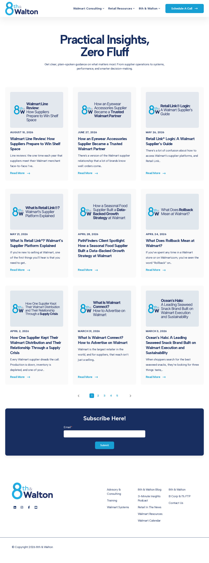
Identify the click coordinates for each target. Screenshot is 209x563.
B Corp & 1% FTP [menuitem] (180, 496)
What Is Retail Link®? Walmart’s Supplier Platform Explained (36, 243)
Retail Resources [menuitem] (120, 8)
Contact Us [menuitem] (176, 503)
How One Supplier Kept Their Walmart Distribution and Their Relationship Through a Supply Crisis (35, 345)
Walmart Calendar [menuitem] (149, 520)
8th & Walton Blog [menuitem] (149, 489)
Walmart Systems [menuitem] (118, 507)
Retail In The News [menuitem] (149, 507)
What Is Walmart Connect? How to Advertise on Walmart (102, 340)
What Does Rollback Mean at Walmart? (170, 243)
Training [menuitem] (112, 500)
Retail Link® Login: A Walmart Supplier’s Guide (170, 141)
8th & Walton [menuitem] (148, 8)
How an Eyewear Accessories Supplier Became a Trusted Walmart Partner (102, 143)
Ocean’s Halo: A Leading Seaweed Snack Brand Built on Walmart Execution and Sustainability (171, 345)
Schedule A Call (182, 8)
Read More (17, 173)
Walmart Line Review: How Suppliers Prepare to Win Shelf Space (35, 143)
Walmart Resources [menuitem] (150, 514)
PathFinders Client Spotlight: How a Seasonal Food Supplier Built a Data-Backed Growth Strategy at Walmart (103, 248)
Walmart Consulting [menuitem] (87, 8)
